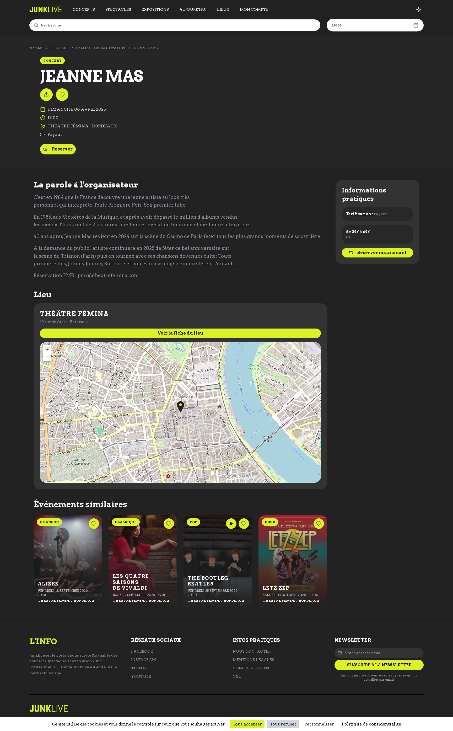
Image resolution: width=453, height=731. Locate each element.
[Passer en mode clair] (418, 9)
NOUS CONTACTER (252, 651)
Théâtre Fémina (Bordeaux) (101, 48)
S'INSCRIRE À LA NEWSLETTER (379, 665)
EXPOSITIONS (155, 9)
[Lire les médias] (231, 523)
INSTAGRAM (143, 660)
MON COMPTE (254, 9)
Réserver (62, 149)
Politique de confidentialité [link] (371, 724)
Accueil (36, 48)
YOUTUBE (141, 676)
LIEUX (223, 9)
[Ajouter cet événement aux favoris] (62, 94)
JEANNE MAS (145, 48)
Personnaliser (319, 724)
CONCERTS (84, 9)
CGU (237, 676)
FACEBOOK (142, 651)
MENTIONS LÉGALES (253, 660)
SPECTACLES (118, 9)
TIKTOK (139, 668)
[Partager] (46, 94)
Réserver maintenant (382, 252)
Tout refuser (283, 724)
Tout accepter (247, 724)
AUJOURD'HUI (193, 9)
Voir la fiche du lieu (180, 333)
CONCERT (59, 48)
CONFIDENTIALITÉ (251, 668)
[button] (180, 406)
